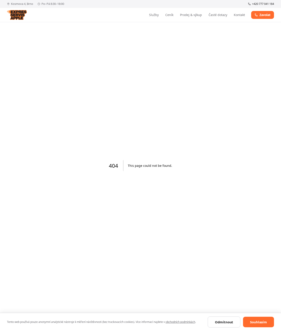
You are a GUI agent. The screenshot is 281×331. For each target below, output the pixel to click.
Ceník (169, 15)
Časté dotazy (218, 15)
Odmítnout (224, 322)
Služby (154, 15)
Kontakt (239, 15)
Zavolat (264, 15)
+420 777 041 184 (263, 4)
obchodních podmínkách (180, 322)
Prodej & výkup (191, 15)
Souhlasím (258, 322)
